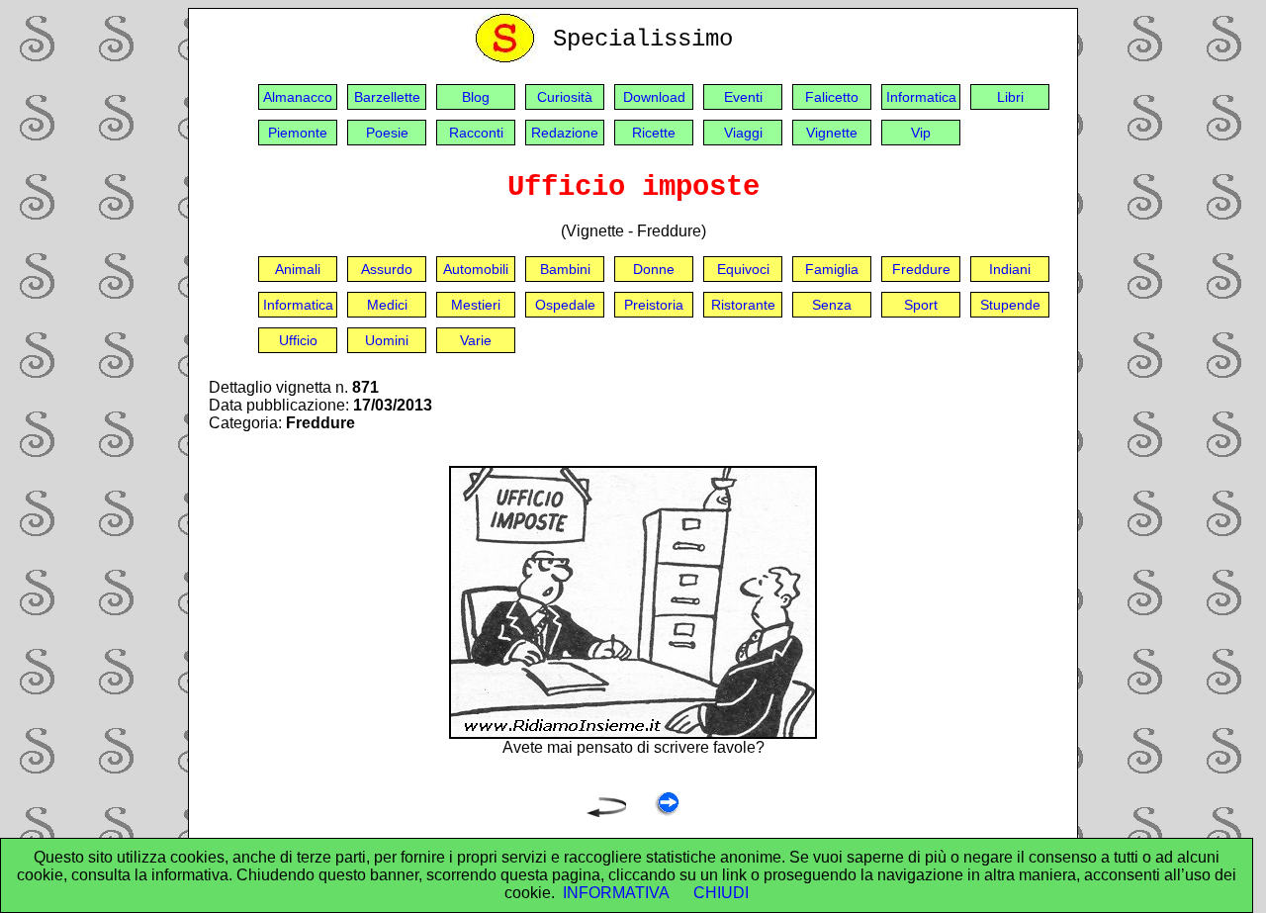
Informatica (921, 97)
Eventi (743, 97)
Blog (476, 97)
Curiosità (564, 97)
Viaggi (743, 132)
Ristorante (743, 305)
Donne (654, 269)
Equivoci (743, 269)
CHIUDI (721, 892)
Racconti (476, 132)
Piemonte (297, 132)
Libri (1010, 97)
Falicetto (832, 97)
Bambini (565, 269)
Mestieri (475, 305)
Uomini (386, 340)
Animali (297, 269)
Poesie (387, 132)
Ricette (654, 132)
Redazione (564, 132)
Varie (476, 340)
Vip (921, 132)
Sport (921, 305)
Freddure (921, 269)
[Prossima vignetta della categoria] (667, 811)
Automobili (475, 269)
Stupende (1010, 305)
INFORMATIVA (616, 892)
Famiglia (832, 269)
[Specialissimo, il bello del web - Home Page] (508, 57)
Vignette (832, 132)
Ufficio (298, 340)
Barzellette (387, 97)
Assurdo (386, 269)
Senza (832, 305)
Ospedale (565, 305)
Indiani (1010, 269)
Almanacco (297, 97)
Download (654, 97)
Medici (387, 305)
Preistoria (653, 305)
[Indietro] (606, 811)
